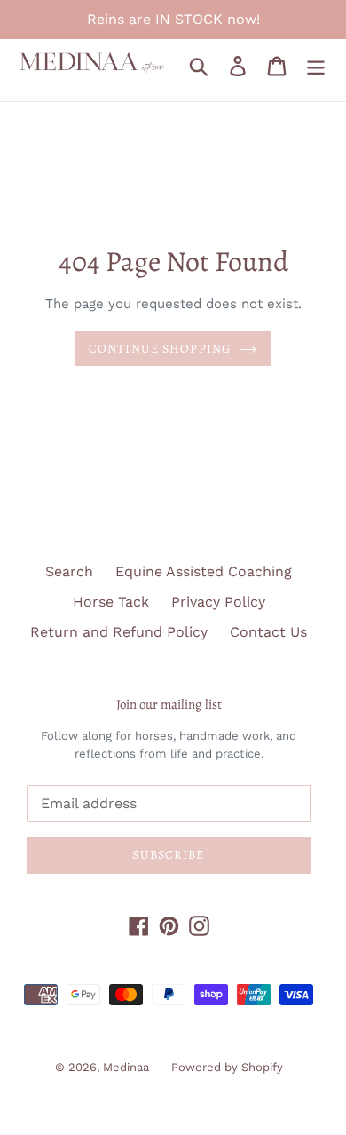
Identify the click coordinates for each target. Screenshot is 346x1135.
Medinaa (126, 1067)
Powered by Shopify (227, 1067)
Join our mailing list (169, 704)
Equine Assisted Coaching (203, 571)
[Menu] (315, 66)
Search (69, 571)
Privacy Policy (218, 601)
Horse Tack (111, 601)
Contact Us (268, 631)
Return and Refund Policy (119, 631)
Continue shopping (160, 348)
